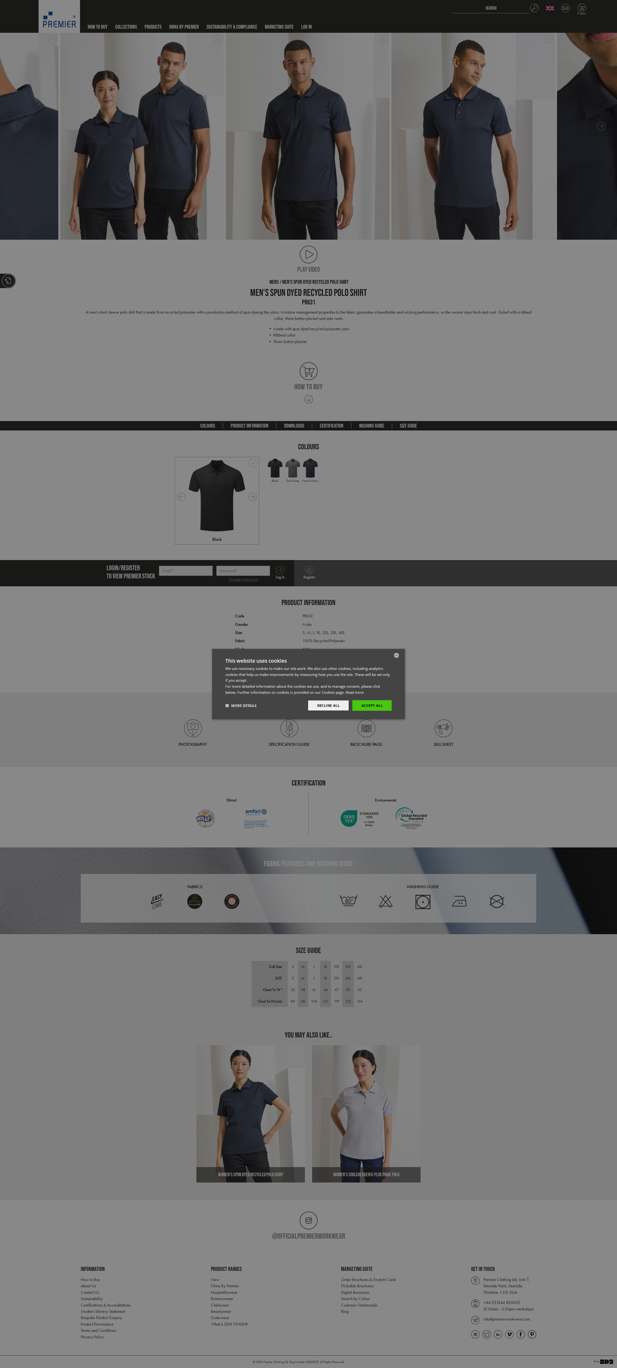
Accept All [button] (372, 705)
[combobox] (396, 655)
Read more (355, 692)
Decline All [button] (328, 705)
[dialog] (308, 684)
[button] (240, 705)
